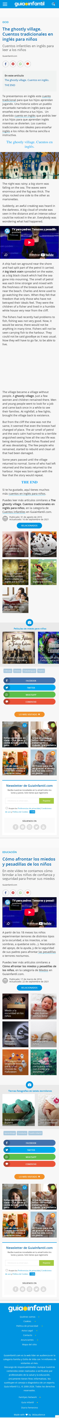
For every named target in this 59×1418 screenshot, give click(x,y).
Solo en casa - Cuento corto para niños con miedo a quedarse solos (14, 769)
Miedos (43, 970)
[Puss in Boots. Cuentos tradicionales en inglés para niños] (44, 584)
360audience (38, 1414)
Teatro (41, 670)
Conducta (22, 1133)
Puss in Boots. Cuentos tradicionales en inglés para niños (42, 577)
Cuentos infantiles (13, 512)
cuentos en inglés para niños (27, 493)
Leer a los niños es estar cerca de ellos (14, 607)
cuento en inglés (25, 115)
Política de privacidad (27, 1325)
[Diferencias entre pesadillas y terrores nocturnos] (15, 1046)
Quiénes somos (27, 1316)
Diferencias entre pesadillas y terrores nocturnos (14, 1040)
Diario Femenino (29, 1407)
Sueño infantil (35, 1133)
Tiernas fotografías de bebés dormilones (30, 1090)
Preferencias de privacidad (29, 808)
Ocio (5, 22)
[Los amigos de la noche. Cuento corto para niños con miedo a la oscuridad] (44, 1074)
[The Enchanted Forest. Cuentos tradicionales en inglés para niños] (15, 584)
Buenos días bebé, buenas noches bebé (40, 1013)
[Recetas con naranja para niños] (44, 1046)
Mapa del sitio (29, 1344)
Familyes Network (28, 1397)
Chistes (17, 670)
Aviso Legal (27, 1330)
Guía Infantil (27, 1402)
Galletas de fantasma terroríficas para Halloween (42, 549)
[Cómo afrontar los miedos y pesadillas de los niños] (15, 556)
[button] (8, 6)
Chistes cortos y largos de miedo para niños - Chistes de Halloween (14, 1066)
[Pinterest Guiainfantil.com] (22, 827)
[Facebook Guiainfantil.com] (15, 827)
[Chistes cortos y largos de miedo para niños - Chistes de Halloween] (15, 1074)
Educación (9, 852)
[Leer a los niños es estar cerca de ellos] (15, 612)
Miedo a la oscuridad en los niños (14, 1013)
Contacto (27, 1335)
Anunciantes (27, 1339)
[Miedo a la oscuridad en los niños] (15, 1018)
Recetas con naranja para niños (40, 1041)
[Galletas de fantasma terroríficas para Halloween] (44, 556)
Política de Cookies (20, 812)
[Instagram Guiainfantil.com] (29, 827)
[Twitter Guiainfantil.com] (36, 827)
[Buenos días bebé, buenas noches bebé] (44, 1018)
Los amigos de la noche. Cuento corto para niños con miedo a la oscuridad (42, 1066)
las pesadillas (47, 952)
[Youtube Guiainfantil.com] (43, 827)
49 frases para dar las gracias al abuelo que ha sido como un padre (43, 769)
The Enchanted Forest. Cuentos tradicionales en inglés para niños (14, 577)
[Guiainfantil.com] (29, 6)
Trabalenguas (29, 670)
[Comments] (27, 64)
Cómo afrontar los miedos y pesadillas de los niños (14, 549)
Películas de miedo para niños (30, 628)
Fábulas (7, 670)
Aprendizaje (9, 1133)
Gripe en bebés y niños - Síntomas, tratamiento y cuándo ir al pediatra (44, 741)
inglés (6, 131)
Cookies (27, 1321)
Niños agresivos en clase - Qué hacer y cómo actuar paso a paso (15, 741)
